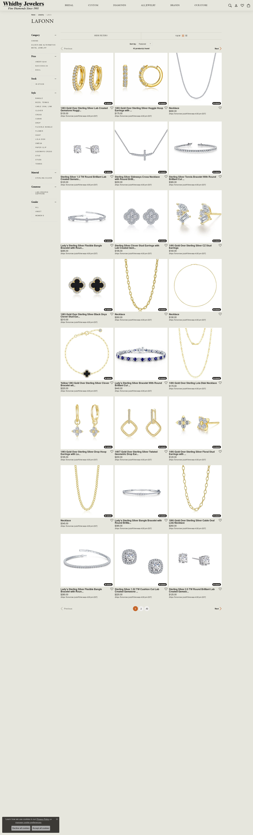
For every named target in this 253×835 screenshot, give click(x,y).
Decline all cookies (20, 828)
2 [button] (141, 608)
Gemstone (35, 187)
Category (35, 35)
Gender (34, 202)
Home (33, 15)
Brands (175, 5)
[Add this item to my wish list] (111, 107)
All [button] (147, 608)
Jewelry (41, 15)
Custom (93, 5)
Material (35, 173)
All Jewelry (148, 5)
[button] (230, 5)
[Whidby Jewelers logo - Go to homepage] (23, 5)
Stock (33, 79)
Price (33, 56)
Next (217, 48)
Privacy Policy (43, 819)
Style (33, 93)
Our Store (200, 5)
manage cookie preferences (28, 822)
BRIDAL (69, 5)
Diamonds (119, 5)
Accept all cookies (41, 828)
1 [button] (136, 608)
